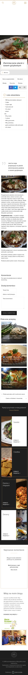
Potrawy (20, 83)
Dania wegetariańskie (8, 79)
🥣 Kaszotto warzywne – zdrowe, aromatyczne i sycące (13, 359)
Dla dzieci (20, 79)
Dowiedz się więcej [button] (10, 614)
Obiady (4, 83)
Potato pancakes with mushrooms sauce (14, 394)
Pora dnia (12, 83)
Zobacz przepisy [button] (16, 441)
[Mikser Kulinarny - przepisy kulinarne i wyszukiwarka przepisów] (11, 623)
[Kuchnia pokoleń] (14, 2)
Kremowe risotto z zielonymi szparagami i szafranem (14, 337)
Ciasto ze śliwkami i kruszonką (14, 398)
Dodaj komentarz (9, 313)
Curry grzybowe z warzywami (10, 383)
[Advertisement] (14, 20)
